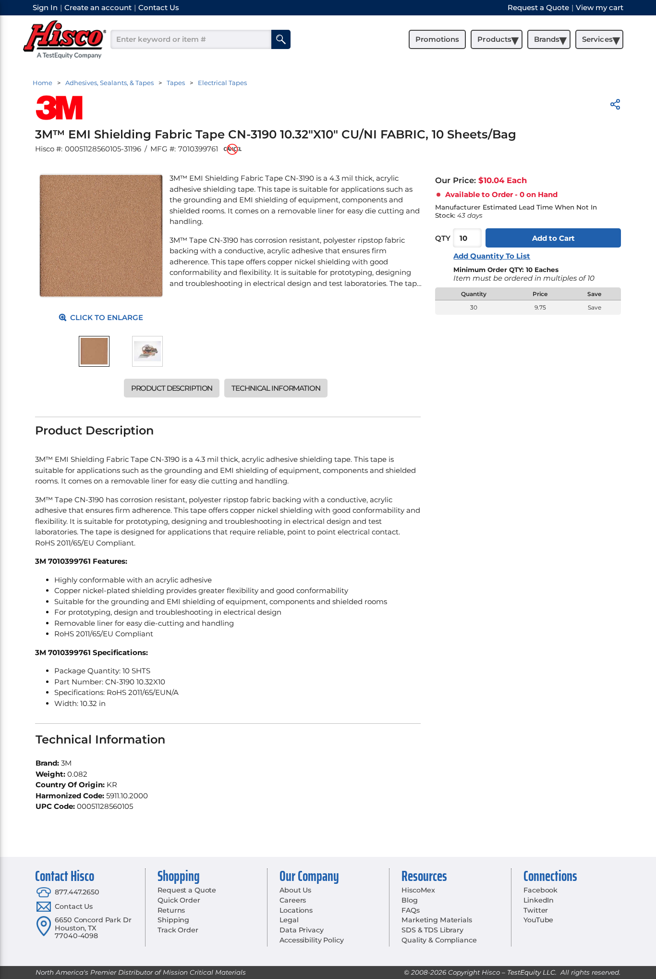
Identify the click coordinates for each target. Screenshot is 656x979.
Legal (288, 920)
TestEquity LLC (531, 972)
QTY (442, 238)
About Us (295, 890)
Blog (409, 900)
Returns (171, 910)
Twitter (535, 910)
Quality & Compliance (438, 940)
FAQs (410, 910)
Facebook (540, 890)
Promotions (437, 39)
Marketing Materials (436, 920)
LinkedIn (538, 900)
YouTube (538, 920)
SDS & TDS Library (432, 930)
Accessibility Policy (311, 940)
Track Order (178, 930)
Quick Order (179, 900)
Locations (296, 910)
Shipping (173, 920)
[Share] (615, 106)
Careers (292, 900)
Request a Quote (187, 890)
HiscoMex (418, 890)
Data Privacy (301, 930)
